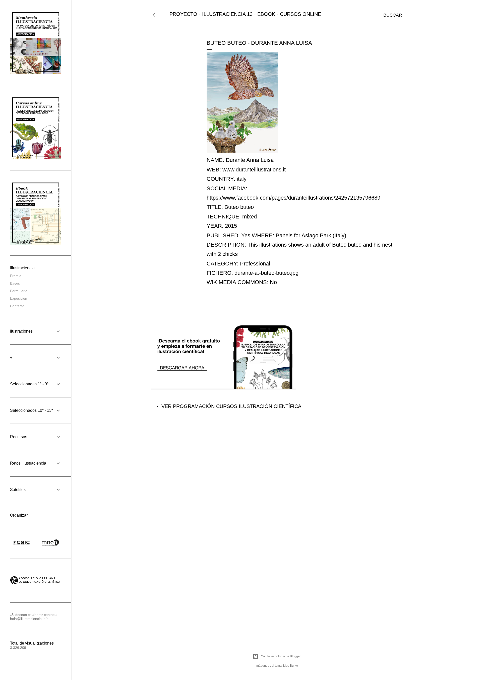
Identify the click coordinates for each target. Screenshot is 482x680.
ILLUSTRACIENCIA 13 (227, 14)
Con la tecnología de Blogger (281, 656)
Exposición (18, 298)
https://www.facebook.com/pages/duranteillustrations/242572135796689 (293, 198)
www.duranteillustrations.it (254, 169)
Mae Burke (290, 665)
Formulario (18, 291)
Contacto (17, 306)
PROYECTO (183, 14)
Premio (15, 276)
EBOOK (266, 14)
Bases (15, 283)
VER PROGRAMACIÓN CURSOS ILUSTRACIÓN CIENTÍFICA (231, 406)
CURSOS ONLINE (300, 14)
